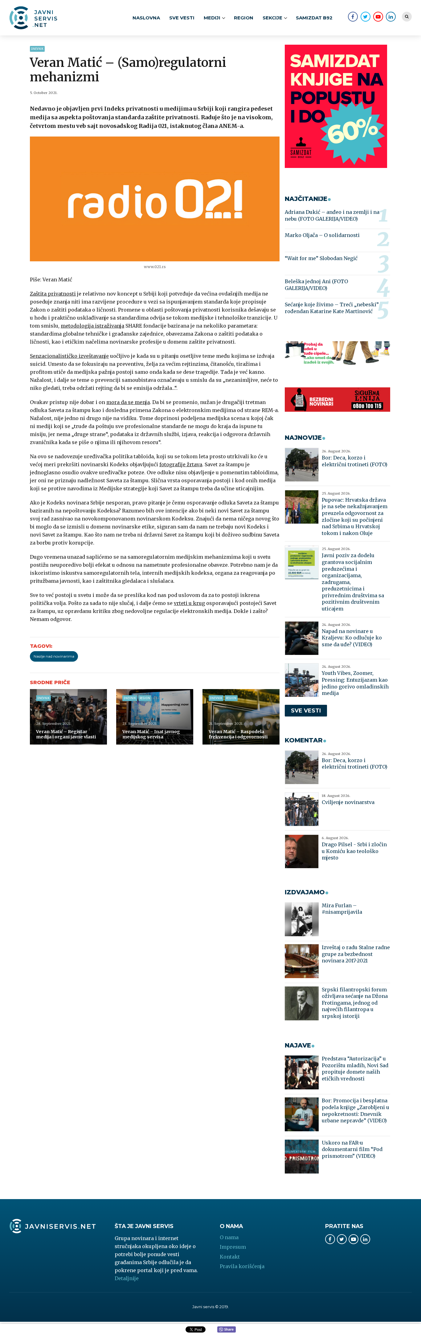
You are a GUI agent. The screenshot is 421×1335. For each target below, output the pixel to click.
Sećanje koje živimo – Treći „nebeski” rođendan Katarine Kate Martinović (332, 307)
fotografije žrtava (180, 464)
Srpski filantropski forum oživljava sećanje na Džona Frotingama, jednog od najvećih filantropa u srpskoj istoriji (355, 1002)
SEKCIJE (272, 18)
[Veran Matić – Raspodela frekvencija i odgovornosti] (241, 717)
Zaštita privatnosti (53, 294)
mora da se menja (128, 402)
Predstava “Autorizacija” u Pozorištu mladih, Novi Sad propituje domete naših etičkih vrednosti (355, 1068)
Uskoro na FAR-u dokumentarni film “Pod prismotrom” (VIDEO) (352, 1149)
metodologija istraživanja (92, 326)
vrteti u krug (189, 603)
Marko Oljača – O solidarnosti (322, 235)
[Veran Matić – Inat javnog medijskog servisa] (155, 717)
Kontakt (230, 1257)
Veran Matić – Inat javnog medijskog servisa (151, 734)
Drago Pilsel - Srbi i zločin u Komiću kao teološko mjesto (354, 851)
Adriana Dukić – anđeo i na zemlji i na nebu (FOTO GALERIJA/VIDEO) (332, 215)
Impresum (233, 1247)
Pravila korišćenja (242, 1266)
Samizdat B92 (314, 18)
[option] (155, 199)
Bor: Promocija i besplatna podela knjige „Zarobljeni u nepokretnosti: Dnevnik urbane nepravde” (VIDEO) (355, 1110)
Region (243, 18)
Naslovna (146, 18)
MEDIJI (212, 18)
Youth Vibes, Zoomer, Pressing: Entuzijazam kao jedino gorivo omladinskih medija (355, 683)
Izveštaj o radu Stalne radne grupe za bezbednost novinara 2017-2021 (356, 954)
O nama (229, 1237)
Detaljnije (127, 1278)
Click (226, 1329)
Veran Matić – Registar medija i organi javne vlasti (66, 734)
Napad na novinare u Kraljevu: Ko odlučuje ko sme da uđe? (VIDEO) (352, 637)
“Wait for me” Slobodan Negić (321, 258)
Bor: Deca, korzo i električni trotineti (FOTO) (354, 461)
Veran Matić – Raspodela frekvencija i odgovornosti (238, 734)
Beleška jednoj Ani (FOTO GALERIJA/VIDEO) (316, 284)
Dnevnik (37, 49)
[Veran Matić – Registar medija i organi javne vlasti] (68, 717)
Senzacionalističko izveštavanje (69, 356)
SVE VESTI (181, 18)
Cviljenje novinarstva (348, 802)
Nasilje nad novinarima (54, 656)
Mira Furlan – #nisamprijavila (342, 908)
